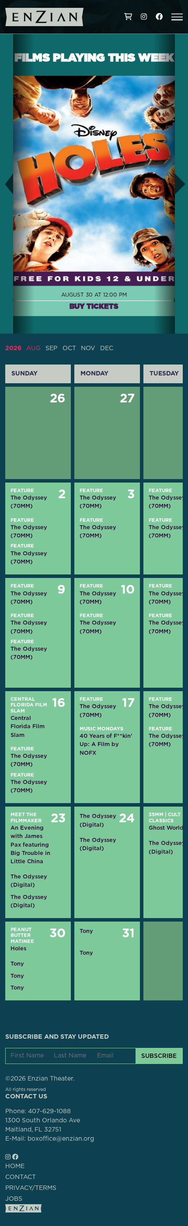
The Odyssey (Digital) (28, 880)
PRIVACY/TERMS (30, 1188)
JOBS (13, 1199)
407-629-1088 (49, 1111)
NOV (88, 348)
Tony (17, 963)
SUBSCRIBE (159, 1055)
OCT (69, 348)
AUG (33, 348)
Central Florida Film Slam (28, 705)
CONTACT (20, 1177)
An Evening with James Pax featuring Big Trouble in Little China (30, 844)
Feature (22, 490)
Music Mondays (101, 728)
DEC (106, 348)
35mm (156, 814)
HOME (14, 1166)
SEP (51, 348)
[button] (177, 17)
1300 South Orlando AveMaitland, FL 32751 (42, 1125)
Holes (18, 948)
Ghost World (166, 827)
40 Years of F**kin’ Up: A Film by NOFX (106, 744)
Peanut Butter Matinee (22, 935)
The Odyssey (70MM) (28, 501)
